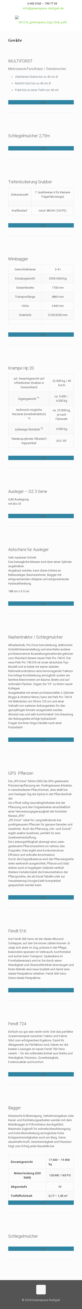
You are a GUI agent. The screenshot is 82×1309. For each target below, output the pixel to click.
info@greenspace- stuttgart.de (43, 8)
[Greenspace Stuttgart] (41, 22)
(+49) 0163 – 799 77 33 (42, 3)
